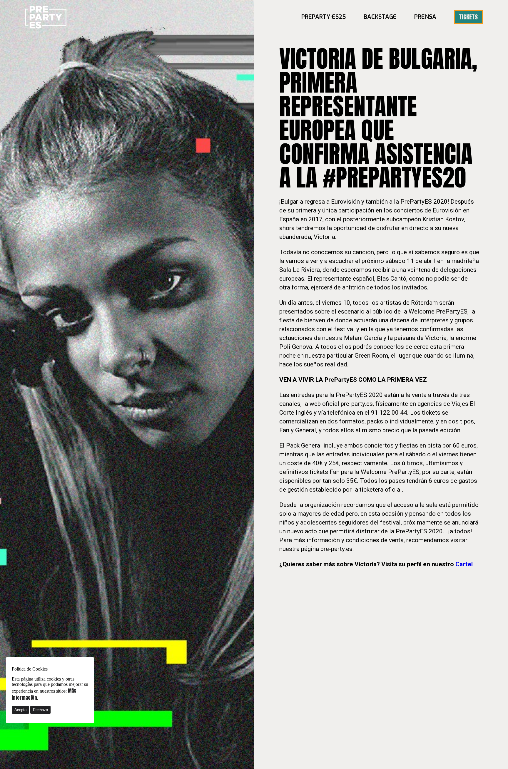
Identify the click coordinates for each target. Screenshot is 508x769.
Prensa (425, 17)
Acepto (20, 710)
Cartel (464, 564)
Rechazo (40, 710)
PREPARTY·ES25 (323, 17)
